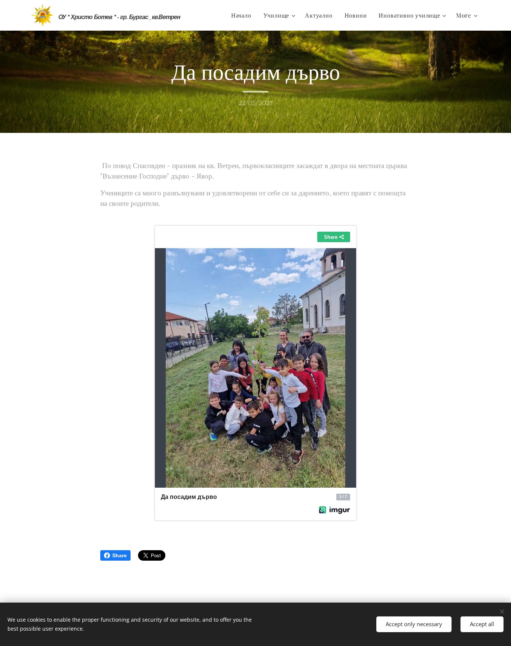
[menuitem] (243, 15)
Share (119, 555)
